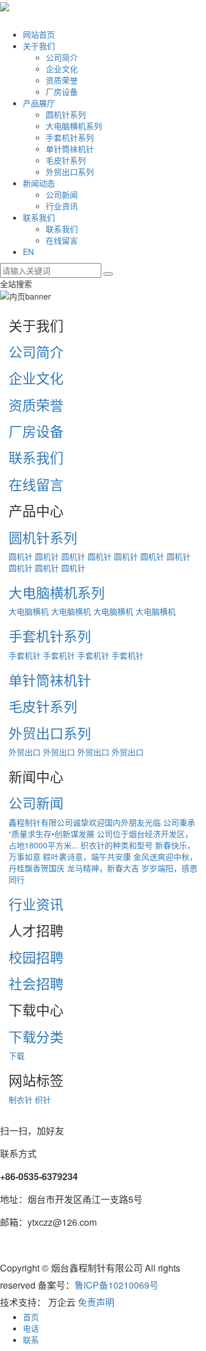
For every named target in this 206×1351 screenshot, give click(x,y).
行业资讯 (62, 206)
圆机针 (21, 556)
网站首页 (39, 34)
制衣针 (21, 1099)
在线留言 (62, 240)
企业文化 (62, 68)
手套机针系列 (70, 137)
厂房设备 (62, 91)
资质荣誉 (62, 80)
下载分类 (36, 1036)
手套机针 (25, 655)
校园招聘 (36, 957)
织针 (43, 1099)
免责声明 (96, 1302)
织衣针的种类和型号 (117, 845)
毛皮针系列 (66, 160)
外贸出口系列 (70, 171)
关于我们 (39, 45)
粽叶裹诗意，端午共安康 (87, 856)
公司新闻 (62, 194)
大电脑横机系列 (74, 125)
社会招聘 (36, 983)
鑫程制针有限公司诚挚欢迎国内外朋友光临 (85, 822)
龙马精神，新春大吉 (103, 868)
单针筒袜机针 (70, 148)
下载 (17, 1055)
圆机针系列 (66, 114)
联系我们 (39, 217)
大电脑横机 (29, 611)
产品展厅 (39, 103)
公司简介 (62, 57)
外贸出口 (25, 752)
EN (28, 251)
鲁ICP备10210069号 (116, 1285)
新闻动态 (39, 183)
